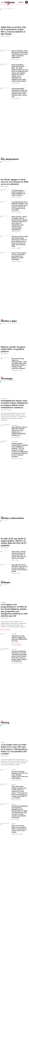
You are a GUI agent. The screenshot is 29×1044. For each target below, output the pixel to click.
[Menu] (2, 2)
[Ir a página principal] (9, 3)
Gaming (5, 722)
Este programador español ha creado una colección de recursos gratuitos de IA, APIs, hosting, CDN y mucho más (19, 93)
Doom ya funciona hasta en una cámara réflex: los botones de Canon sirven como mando (19, 829)
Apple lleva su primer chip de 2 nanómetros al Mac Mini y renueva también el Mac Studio (13, 30)
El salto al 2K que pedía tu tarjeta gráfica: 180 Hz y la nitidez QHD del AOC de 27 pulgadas (13, 542)
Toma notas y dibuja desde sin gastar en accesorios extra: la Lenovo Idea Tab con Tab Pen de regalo (19, 555)
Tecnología (7, 378)
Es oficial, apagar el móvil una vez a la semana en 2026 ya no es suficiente (14, 181)
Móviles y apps (9, 321)
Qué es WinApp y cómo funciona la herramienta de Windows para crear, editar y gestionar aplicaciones (20, 54)
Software (5, 582)
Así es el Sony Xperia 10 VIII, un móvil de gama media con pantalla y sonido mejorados (19, 256)
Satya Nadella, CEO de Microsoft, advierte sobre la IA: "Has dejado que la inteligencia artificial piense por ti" (19, 431)
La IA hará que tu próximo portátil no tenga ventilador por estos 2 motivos (19, 193)
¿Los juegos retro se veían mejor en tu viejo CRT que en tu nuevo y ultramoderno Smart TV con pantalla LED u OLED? (14, 749)
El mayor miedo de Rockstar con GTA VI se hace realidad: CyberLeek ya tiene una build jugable (20, 775)
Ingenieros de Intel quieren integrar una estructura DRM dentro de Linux (19, 638)
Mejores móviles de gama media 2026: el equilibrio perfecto (13, 349)
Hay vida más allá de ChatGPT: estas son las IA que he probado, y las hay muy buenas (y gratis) (20, 568)
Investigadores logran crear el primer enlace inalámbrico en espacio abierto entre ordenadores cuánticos (14, 404)
